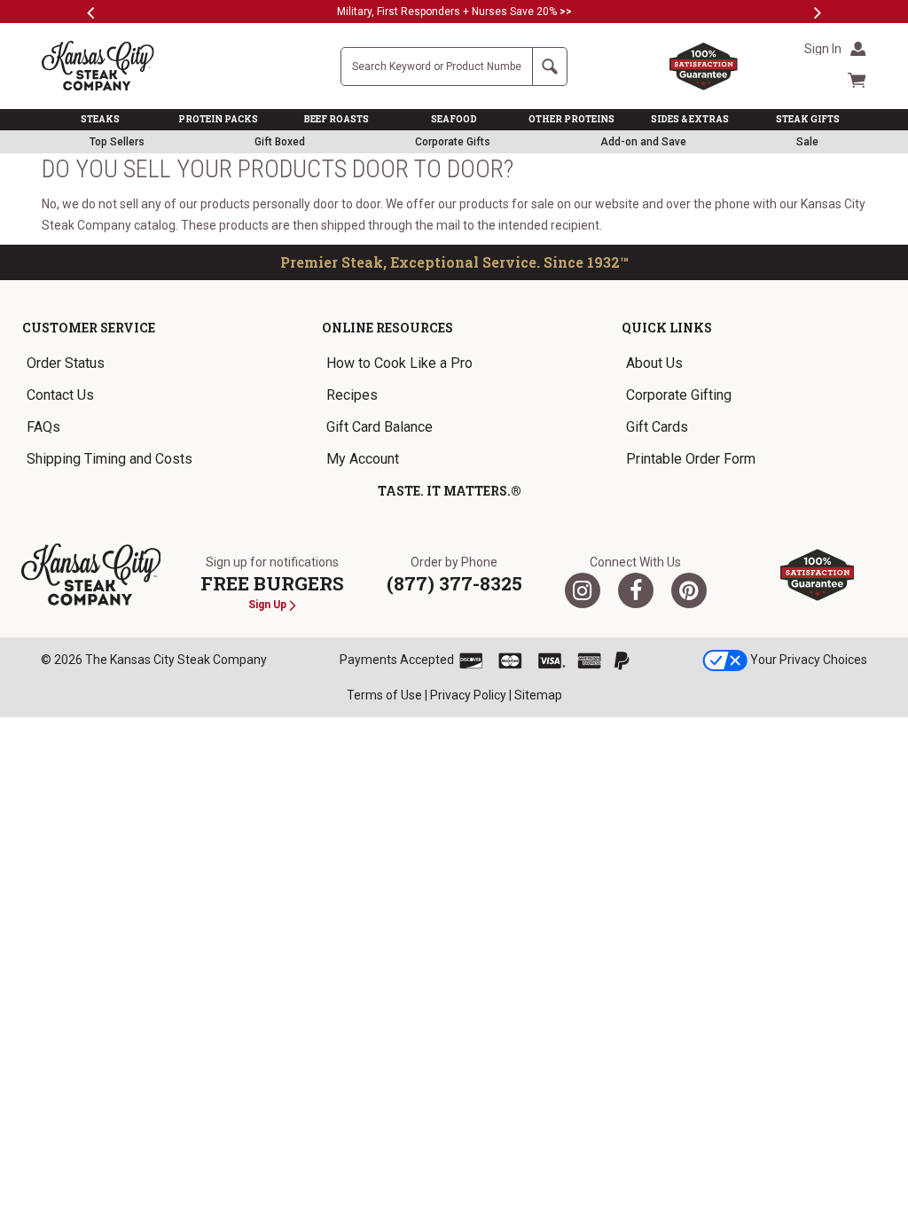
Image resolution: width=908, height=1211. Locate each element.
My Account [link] (362, 458)
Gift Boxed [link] (279, 142)
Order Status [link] (66, 363)
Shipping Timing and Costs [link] (109, 458)
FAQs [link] (43, 426)
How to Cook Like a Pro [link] (399, 363)
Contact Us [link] (60, 395)
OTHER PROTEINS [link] (571, 119)
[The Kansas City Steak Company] (91, 574)
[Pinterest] (689, 590)
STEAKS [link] (100, 119)
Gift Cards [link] (657, 426)
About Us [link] (654, 363)
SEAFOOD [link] (454, 119)
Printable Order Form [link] (690, 458)
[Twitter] (582, 590)
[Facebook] (636, 590)
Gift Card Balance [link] (379, 426)
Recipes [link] (352, 395)
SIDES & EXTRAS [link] (690, 119)
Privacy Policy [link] (468, 695)
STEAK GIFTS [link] (808, 119)
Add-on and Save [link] (643, 142)
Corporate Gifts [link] (452, 142)
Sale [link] (807, 142)
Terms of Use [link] (384, 695)
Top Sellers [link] (117, 142)
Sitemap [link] (538, 695)
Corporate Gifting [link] (679, 395)
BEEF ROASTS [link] (336, 119)
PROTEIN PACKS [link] (218, 119)
